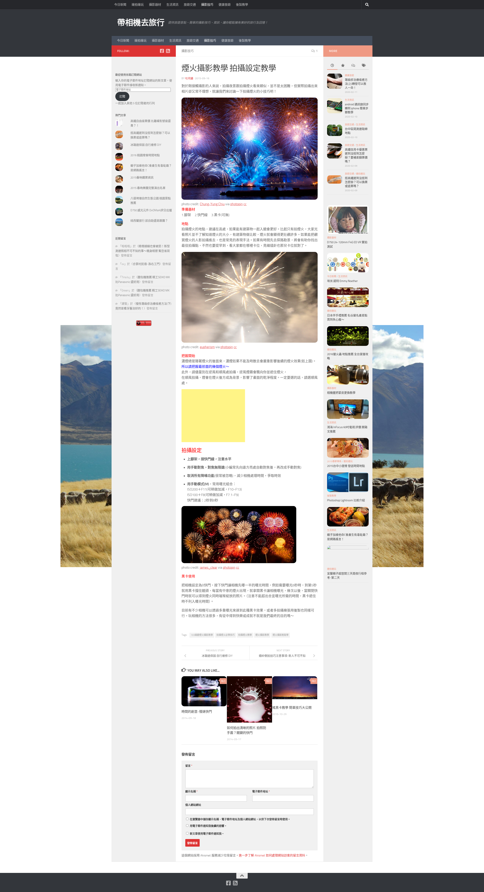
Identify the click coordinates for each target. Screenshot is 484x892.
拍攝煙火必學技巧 (225, 635)
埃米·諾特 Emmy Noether (342, 281)
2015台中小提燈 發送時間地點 (346, 466)
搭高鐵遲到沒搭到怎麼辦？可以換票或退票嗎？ (356, 182)
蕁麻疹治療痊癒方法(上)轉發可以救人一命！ (356, 83)
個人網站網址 (193, 805)
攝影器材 (155, 4)
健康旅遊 (225, 4)
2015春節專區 (334, 461)
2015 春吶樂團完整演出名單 (147, 188)
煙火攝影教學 (262, 635)
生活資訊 (172, 4)
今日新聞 (120, 4)
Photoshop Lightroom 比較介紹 (346, 500)
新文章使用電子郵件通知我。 (207, 833)
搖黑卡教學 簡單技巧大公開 (292, 708)
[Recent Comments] (353, 66)
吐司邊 (189, 78)
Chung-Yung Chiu (212, 204)
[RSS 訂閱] (168, 51)
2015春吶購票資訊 (142, 177)
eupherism (207, 347)
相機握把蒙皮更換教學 (341, 392)
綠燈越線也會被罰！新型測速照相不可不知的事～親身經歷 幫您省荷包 (142, 251)
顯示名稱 (191, 791)
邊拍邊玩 (138, 4)
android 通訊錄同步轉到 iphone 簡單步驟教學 (357, 108)
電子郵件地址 (261, 791)
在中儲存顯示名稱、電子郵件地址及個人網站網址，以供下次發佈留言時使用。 (240, 819)
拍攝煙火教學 (245, 635)
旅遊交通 (190, 4)
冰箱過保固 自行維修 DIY (145, 145)
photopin (236, 204)
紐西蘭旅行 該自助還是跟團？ (149, 220)
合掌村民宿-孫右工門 (146, 264)
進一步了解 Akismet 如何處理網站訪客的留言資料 (272, 855)
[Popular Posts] (342, 66)
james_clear (208, 567)
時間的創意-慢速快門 (197, 711)
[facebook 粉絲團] (162, 51)
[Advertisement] (213, 415)
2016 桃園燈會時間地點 (145, 155)
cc (245, 204)
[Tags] (363, 66)
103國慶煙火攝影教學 (202, 635)
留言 (188, 765)
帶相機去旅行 (140, 22)
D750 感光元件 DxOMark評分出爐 (151, 210)
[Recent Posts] (332, 66)
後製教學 (242, 4)
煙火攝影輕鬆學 (281, 635)
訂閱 (122, 96)
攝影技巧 (207, 4)
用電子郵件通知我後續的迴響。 (208, 826)
